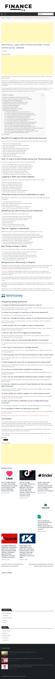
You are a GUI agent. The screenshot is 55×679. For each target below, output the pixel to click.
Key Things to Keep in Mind (10, 107)
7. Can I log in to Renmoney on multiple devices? (17, 120)
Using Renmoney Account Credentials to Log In (15, 102)
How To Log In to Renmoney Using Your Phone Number (17, 98)
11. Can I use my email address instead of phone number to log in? (21, 126)
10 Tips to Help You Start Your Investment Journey (22, 652)
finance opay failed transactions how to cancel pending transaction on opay (28, 415)
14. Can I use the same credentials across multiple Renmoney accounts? (22, 131)
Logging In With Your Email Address (12, 100)
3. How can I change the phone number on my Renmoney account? (21, 114)
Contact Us (5, 637)
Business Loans (7, 613)
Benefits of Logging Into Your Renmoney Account (16, 97)
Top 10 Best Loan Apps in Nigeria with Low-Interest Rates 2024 (26, 658)
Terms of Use (6, 631)
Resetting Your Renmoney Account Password (15, 103)
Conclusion (7, 134)
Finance (5, 51)
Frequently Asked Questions (10, 110)
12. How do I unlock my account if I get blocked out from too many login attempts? (25, 128)
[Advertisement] (27, 33)
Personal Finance (7, 618)
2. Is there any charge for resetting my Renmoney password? (20, 113)
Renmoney (50, 88)
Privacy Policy (6, 635)
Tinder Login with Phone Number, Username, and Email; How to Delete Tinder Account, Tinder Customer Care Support (45, 487)
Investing (5, 615)
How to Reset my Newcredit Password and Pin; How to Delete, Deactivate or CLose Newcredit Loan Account (45, 525)
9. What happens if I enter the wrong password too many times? (20, 123)
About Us (5, 633)
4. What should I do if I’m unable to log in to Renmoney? (18, 116)
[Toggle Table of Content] (42, 95)
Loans (4, 622)
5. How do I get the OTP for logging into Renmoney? (18, 117)
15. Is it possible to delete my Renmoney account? (18, 132)
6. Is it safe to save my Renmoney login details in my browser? (20, 119)
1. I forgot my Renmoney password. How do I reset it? (18, 111)
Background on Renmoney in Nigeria (12, 108)
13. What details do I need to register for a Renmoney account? (21, 129)
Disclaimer (6, 640)
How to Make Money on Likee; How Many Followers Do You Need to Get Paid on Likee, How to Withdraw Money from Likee (9, 487)
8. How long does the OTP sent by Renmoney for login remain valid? (21, 122)
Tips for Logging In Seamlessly (11, 105)
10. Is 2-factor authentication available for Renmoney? (19, 125)
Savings (5, 620)
